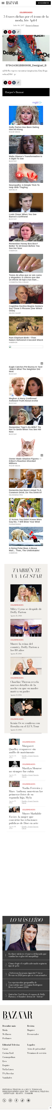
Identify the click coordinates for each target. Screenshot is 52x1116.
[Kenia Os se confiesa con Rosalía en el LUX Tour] (26, 707)
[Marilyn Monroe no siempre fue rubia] (14, 764)
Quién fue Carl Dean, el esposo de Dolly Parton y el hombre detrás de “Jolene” (26, 995)
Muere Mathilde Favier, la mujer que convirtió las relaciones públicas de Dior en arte (25, 818)
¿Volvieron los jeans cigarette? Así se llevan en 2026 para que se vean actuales (27, 974)
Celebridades (26, 12)
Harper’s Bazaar (32, 25)
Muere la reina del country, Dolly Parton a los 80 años (24, 647)
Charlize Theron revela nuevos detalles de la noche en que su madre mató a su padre (24, 686)
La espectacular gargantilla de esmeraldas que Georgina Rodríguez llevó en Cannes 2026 (25, 984)
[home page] (12, 3)
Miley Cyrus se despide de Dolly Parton (26, 610)
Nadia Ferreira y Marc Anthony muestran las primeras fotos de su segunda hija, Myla (26, 793)
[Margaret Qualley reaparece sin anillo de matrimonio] (14, 742)
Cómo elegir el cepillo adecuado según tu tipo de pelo (27, 964)
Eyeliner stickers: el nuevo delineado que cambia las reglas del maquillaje (27, 955)
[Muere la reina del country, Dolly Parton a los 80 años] (26, 628)
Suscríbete (43, 3)
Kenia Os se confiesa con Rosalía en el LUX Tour (25, 724)
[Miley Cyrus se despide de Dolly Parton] (26, 593)
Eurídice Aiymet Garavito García (30, 757)
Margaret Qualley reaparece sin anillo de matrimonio (22, 749)
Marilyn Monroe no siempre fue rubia (25, 769)
